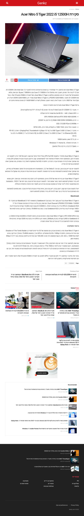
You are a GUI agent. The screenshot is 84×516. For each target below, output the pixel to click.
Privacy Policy (75, 505)
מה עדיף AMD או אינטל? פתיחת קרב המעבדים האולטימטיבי (52, 466)
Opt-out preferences (62, 505)
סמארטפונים (61, 336)
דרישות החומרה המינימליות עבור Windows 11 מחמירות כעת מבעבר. (48, 413)
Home (77, 9)
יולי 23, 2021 (25, 315)
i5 (65, 263)
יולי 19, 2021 (63, 431)
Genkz (42, 3)
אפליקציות (75, 483)
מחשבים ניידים (57, 19)
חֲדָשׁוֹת (76, 486)
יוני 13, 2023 (50, 317)
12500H (71, 263)
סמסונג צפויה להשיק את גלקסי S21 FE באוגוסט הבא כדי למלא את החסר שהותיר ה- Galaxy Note (68, 342)
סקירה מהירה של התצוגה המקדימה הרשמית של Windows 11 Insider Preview (45, 428)
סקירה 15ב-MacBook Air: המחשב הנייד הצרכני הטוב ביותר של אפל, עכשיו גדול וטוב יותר (43, 313)
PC (59, 307)
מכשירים (71, 9)
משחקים (25, 481)
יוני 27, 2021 (76, 347)
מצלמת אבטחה (11, 307)
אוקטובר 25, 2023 (62, 399)
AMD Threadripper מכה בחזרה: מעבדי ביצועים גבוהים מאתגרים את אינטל (69, 313)
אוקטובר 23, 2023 (73, 19)
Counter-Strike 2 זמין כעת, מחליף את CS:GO (55, 397)
